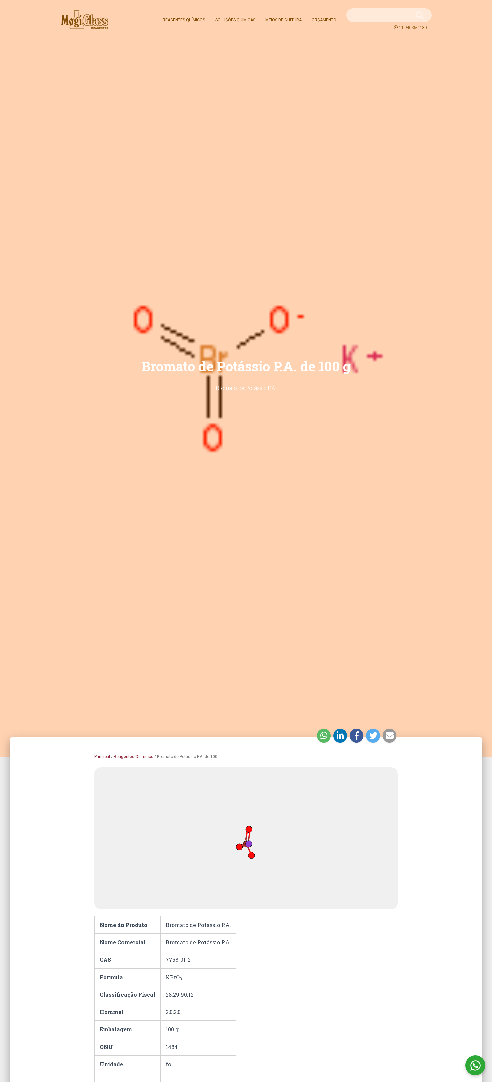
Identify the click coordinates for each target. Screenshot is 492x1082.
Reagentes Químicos (184, 20)
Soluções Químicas (235, 20)
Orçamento (324, 20)
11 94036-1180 (413, 27)
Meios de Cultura (283, 20)
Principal (102, 756)
